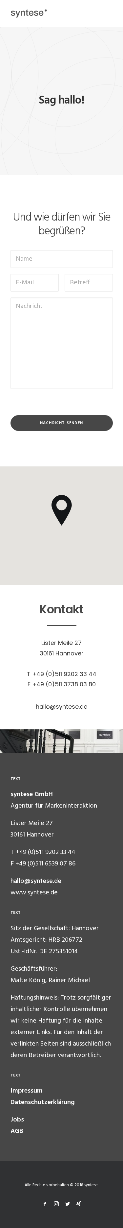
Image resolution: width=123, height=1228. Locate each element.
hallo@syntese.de (35, 881)
